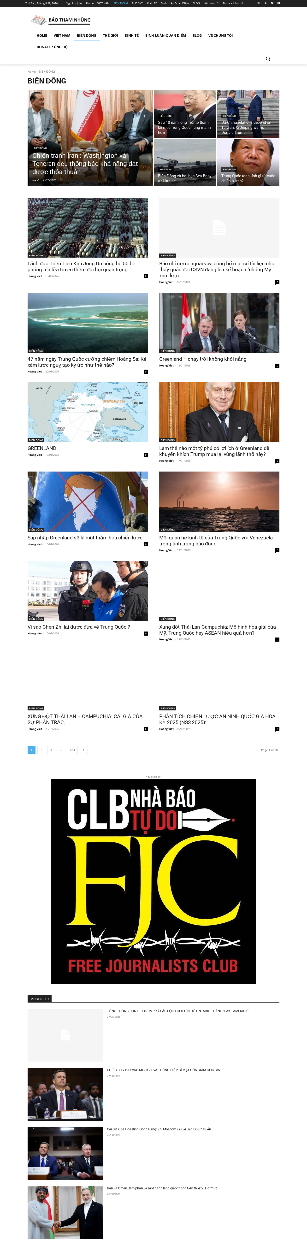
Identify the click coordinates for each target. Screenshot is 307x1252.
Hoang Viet (35, 276)
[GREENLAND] (88, 412)
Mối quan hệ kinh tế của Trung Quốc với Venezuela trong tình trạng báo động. (216, 541)
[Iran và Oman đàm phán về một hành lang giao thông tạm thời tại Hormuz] (65, 1212)
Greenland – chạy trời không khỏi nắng (203, 359)
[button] (268, 58)
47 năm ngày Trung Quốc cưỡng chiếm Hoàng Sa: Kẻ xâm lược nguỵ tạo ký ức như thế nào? (87, 362)
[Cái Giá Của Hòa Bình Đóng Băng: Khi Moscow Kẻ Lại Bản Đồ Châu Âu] (65, 1153)
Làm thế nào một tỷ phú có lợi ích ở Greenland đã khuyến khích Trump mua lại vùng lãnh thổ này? (214, 451)
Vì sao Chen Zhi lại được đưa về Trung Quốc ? (79, 627)
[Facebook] (252, 3)
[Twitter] (265, 3)
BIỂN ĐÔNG (40, 148)
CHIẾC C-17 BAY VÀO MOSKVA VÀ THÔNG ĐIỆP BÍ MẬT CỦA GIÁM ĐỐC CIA (163, 1070)
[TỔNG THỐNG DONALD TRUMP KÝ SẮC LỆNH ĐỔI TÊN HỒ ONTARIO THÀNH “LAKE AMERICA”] (65, 1035)
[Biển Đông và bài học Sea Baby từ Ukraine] (185, 162)
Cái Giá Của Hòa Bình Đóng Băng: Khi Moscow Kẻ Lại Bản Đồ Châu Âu (159, 1129)
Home (32, 72)
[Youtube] (279, 3)
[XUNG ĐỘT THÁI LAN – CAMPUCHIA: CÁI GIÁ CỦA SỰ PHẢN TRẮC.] (88, 680)
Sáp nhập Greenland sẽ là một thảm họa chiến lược (85, 538)
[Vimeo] (272, 3)
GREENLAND (42, 448)
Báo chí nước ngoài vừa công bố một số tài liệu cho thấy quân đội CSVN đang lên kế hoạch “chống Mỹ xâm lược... (216, 269)
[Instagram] (259, 3)
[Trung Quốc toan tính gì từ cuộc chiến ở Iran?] (248, 162)
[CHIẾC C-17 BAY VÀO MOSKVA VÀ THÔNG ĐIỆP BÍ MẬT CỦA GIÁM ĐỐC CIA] (65, 1094)
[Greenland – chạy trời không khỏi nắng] (219, 323)
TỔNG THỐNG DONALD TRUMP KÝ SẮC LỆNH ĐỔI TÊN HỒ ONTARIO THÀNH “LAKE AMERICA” (177, 1011)
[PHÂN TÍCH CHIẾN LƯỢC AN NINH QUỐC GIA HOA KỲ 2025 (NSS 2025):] (219, 680)
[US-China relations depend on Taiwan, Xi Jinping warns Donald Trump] (248, 114)
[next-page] (84, 750)
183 (72, 750)
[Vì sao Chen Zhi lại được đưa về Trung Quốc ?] (88, 591)
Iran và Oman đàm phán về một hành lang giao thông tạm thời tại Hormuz (162, 1188)
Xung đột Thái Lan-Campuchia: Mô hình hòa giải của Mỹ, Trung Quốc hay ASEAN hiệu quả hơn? (217, 630)
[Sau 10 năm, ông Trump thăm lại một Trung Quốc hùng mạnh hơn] (185, 114)
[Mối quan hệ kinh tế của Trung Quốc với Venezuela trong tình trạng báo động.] (219, 502)
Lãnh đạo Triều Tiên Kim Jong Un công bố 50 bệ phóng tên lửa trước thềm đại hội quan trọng (82, 266)
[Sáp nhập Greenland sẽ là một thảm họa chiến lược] (88, 502)
